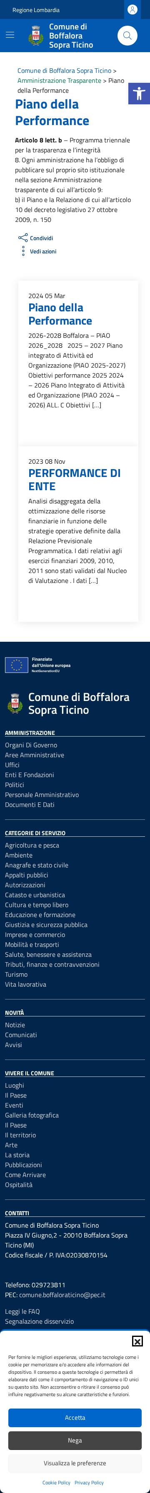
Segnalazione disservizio (39, 1321)
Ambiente (18, 855)
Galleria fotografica (32, 1115)
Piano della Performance (60, 313)
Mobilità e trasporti (32, 944)
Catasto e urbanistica (35, 895)
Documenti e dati (30, 804)
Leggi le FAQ (22, 1311)
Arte (11, 1145)
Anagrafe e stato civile (36, 865)
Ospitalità (18, 1185)
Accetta (75, 1417)
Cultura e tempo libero (36, 905)
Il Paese (16, 1095)
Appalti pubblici (26, 875)
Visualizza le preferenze (75, 1463)
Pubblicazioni (23, 1165)
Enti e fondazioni (29, 775)
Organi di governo (31, 745)
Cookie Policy (56, 1482)
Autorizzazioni (25, 885)
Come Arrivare (25, 1175)
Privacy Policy (89, 1482)
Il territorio (20, 1135)
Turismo (16, 974)
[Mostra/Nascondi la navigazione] (10, 35)
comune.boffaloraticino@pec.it (62, 1295)
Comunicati (21, 1035)
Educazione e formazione (40, 915)
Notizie (15, 1025)
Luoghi (14, 1085)
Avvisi (13, 1045)
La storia (17, 1155)
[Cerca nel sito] (128, 36)
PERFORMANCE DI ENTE (74, 479)
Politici (14, 785)
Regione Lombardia (36, 9)
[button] (139, 93)
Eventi (14, 1105)
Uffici (12, 765)
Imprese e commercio (35, 934)
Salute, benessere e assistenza (48, 954)
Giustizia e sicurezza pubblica (46, 925)
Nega (75, 1440)
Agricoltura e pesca (32, 845)
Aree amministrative (34, 755)
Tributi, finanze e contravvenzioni (52, 964)
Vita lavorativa (25, 984)
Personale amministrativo (42, 794)
